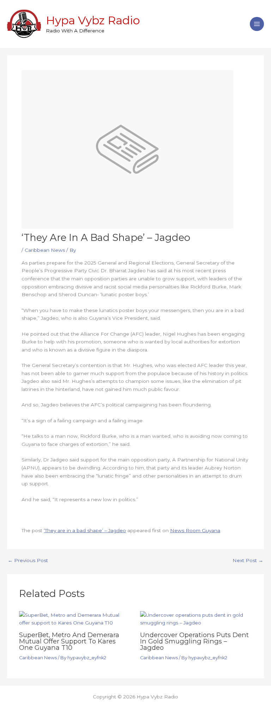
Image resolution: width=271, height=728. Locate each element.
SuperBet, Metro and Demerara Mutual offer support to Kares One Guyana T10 (69, 641)
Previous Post (28, 560)
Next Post (248, 560)
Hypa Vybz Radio (93, 20)
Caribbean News (45, 250)
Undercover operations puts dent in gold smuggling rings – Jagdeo (194, 641)
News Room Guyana (195, 530)
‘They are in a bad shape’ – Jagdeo (85, 530)
